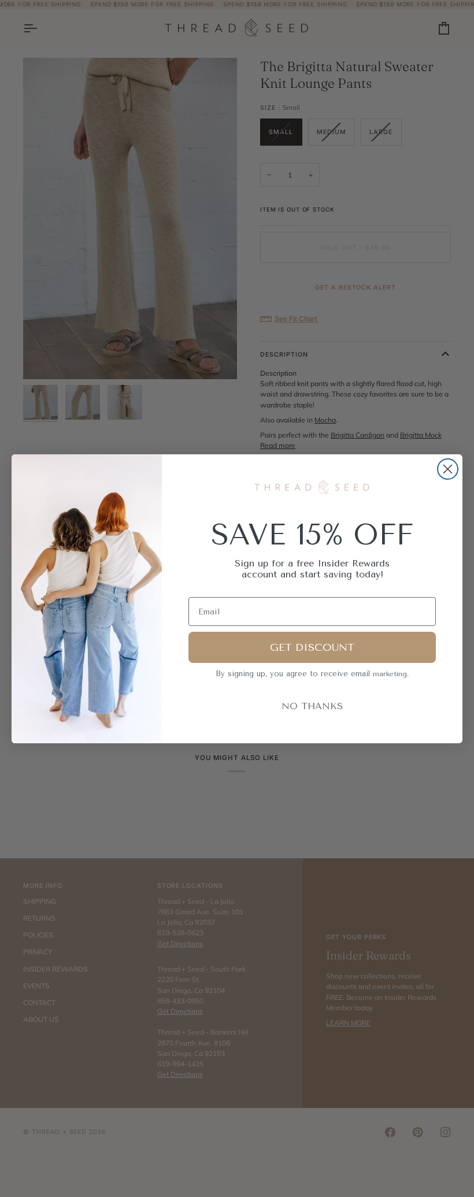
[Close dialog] (448, 469)
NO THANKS (312, 706)
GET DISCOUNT (312, 647)
